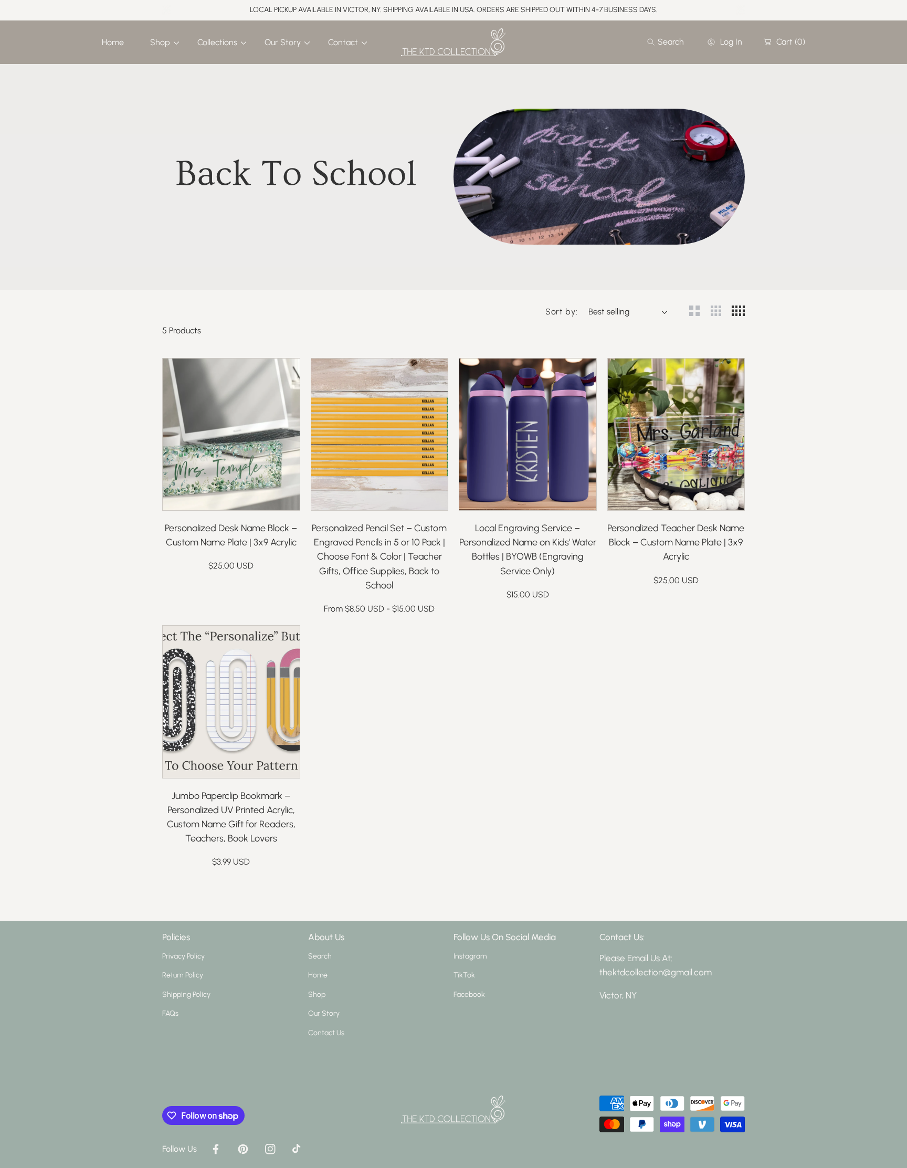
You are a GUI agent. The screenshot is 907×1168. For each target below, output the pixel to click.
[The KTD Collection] (453, 42)
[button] (665, 42)
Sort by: (561, 312)
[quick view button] (184, 497)
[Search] (653, 42)
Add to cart (253, 497)
